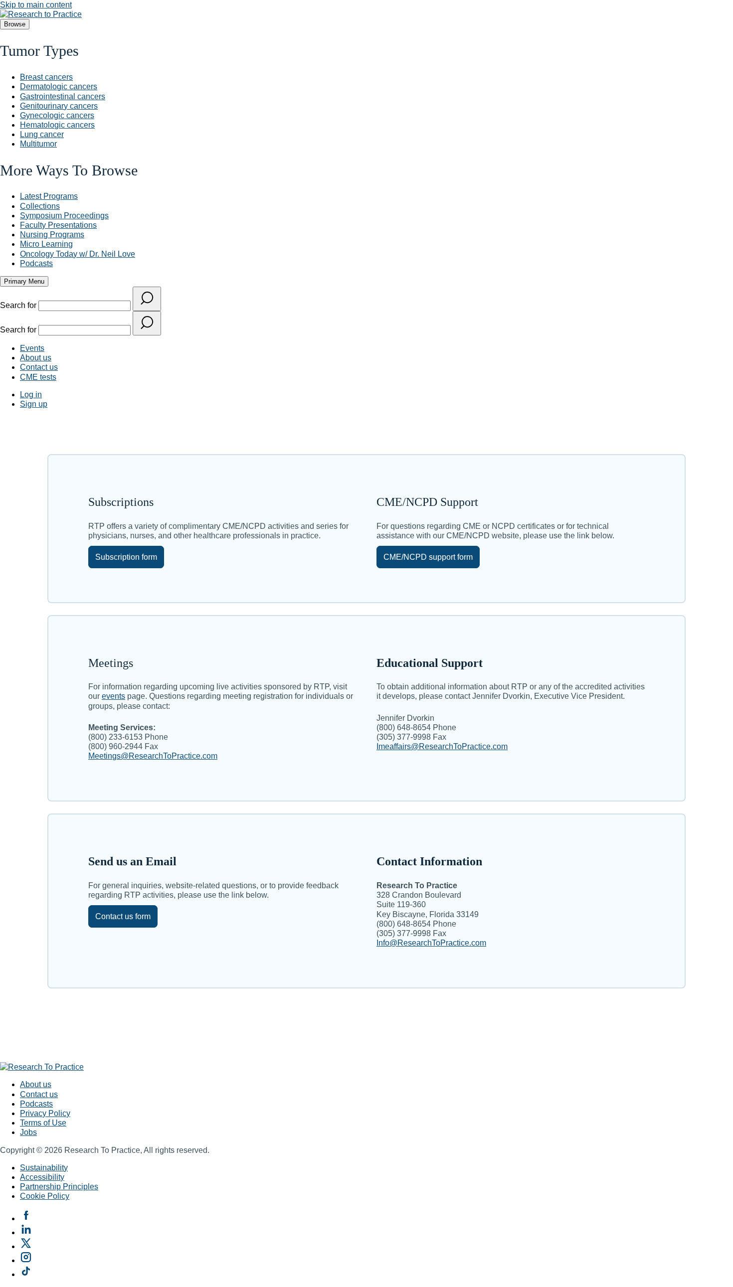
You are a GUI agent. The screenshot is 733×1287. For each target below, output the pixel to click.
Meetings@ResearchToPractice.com (152, 756)
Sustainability (44, 1167)
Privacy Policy (45, 1113)
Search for (19, 305)
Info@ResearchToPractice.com (431, 943)
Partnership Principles (59, 1186)
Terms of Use (43, 1123)
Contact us (39, 367)
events (113, 696)
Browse (14, 24)
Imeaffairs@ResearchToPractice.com (442, 746)
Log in (31, 394)
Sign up (33, 404)
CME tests (38, 377)
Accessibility (42, 1177)
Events (32, 348)
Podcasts (36, 1104)
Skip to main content (36, 4)
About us (35, 357)
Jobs (28, 1132)
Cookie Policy (44, 1196)
